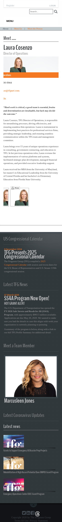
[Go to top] (34, 505)
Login (52, 6)
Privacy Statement (39, 520)
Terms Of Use (21, 520)
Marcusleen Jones (19, 401)
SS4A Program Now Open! (26, 298)
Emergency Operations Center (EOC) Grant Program (23, 493)
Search (56, 11)
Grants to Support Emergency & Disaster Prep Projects (25, 450)
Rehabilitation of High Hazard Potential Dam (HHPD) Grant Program (31, 472)
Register (10, 6)
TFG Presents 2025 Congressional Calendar (24, 254)
